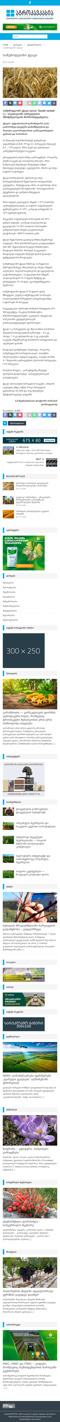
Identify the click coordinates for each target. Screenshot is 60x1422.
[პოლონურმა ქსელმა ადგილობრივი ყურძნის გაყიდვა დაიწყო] (30, 1272)
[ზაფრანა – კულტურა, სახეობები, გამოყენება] (30, 1130)
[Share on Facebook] (5, 103)
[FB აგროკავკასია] (30, 3)
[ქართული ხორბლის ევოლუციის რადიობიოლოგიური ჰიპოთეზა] (8, 486)
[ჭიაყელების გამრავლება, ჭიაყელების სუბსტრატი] (8, 812)
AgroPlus (11, 1110)
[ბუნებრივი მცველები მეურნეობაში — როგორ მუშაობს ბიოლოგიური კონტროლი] (8, 840)
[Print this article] (29, 103)
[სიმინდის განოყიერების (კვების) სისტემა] (8, 514)
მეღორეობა (9, 615)
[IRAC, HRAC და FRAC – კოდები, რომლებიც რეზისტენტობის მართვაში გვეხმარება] (30, 1345)
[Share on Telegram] (44, 103)
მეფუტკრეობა (10, 611)
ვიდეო (9, 886)
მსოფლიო (11, 1252)
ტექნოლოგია (13, 1036)
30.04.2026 (22, 505)
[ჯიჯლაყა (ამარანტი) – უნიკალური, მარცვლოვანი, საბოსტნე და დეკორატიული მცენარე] (8, 500)
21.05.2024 (22, 489)
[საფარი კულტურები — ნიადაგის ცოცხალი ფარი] (8, 874)
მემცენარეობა (10, 601)
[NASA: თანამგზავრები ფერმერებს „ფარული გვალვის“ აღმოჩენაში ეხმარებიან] (30, 1057)
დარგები (17, 45)
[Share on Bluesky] (49, 103)
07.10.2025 (9, 62)
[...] (54, 744)
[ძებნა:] (30, 36)
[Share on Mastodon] (39, 103)
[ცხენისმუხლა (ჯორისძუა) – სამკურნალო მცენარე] (30, 1203)
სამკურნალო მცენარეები (19, 1182)
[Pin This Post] (19, 103)
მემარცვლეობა (17, 423)
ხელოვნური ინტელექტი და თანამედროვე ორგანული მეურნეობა (33, 859)
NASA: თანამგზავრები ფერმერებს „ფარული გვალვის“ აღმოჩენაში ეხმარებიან (27, 1079)
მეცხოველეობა (10, 620)
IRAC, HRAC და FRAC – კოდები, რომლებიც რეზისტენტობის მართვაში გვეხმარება (30, 1367)
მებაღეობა (8, 583)
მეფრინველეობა (11, 606)
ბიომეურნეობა (13, 802)
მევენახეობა (9, 592)
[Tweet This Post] (10, 103)
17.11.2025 (22, 517)
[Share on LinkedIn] (15, 103)
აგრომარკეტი (13, 1325)
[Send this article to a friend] (24, 103)
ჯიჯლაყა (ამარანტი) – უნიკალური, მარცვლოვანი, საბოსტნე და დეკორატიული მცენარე (33, 499)
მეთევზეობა (9, 597)
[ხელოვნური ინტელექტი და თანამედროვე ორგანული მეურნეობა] (8, 858)
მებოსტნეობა (9, 587)
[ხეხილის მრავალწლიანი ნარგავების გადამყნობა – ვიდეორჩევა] (30, 907)
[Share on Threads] (54, 103)
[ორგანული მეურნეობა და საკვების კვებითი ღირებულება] (8, 826)
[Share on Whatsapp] (34, 103)
